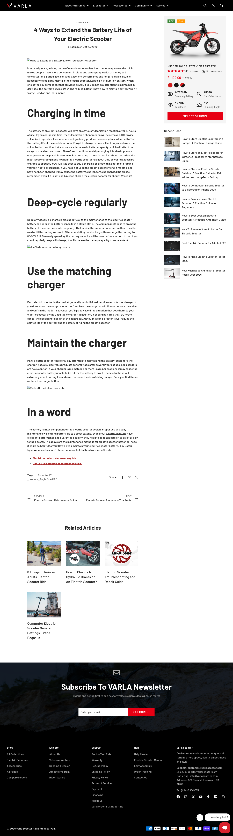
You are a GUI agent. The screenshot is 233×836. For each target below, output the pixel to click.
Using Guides (83, 22)
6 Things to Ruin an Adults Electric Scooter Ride (41, 577)
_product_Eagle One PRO (42, 479)
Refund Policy (100, 765)
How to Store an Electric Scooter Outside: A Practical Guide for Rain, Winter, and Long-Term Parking (202, 173)
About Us (54, 754)
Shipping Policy (101, 771)
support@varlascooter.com (201, 771)
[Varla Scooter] (19, 5)
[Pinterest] (129, 477)
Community (142, 5)
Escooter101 (45, 475)
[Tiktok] (208, 796)
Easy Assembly (143, 765)
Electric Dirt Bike (75, 5)
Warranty (97, 760)
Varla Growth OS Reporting (107, 806)
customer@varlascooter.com (205, 767)
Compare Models (17, 777)
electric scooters (116, 433)
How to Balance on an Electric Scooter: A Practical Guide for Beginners (199, 203)
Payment (97, 789)
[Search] (205, 5)
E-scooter (99, 5)
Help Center (141, 754)
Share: (113, 477)
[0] (221, 5)
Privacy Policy (100, 777)
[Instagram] (185, 796)
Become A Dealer (59, 765)
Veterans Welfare (59, 760)
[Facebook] (123, 477)
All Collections (15, 754)
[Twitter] (136, 477)
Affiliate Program (59, 771)
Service (160, 5)
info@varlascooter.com (204, 775)
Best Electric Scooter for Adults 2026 (204, 243)
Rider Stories (57, 777)
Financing (97, 794)
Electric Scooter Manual (148, 760)
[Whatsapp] (223, 796)
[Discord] (215, 796)
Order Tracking (143, 771)
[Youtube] (200, 796)
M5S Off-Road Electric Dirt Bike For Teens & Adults (192, 66)
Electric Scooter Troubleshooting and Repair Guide (120, 577)
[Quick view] (195, 42)
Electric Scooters (17, 760)
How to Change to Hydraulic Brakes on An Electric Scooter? (81, 577)
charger (128, 302)
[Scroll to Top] (226, 813)
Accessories (120, 5)
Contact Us (140, 777)
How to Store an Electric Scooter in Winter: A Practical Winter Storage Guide (202, 156)
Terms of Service (102, 783)
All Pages (12, 771)
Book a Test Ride (101, 754)
